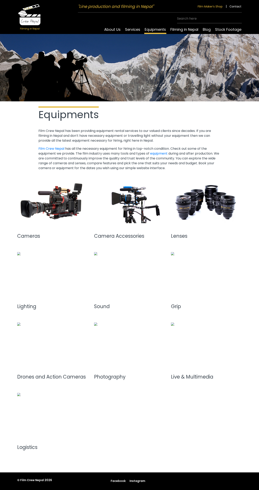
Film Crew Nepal (51, 148)
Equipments (155, 29)
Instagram (137, 481)
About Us (112, 29)
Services (132, 29)
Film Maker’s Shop (210, 6)
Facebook (118, 481)
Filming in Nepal (184, 29)
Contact (235, 6)
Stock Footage (228, 29)
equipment (159, 153)
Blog (207, 29)
